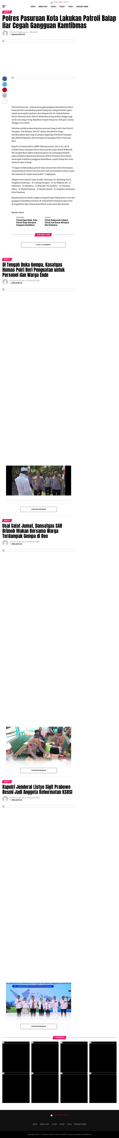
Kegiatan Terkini (82, 6)
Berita (33, 6)
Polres (61, 6)
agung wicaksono (18, 34)
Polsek (53, 6)
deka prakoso (17, 283)
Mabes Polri (43, 6)
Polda (70, 6)
